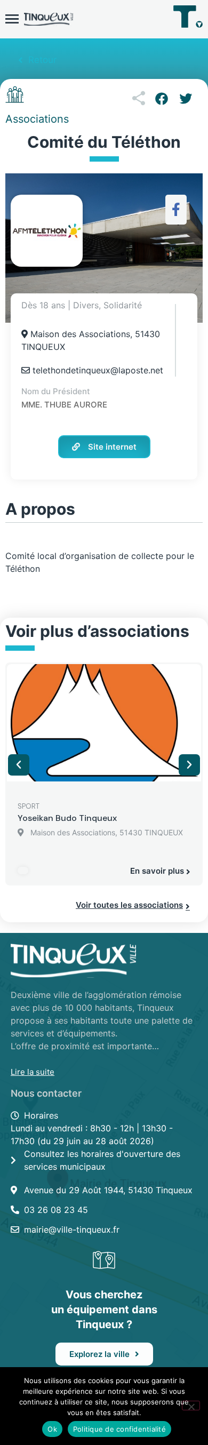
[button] (161, 98)
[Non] (191, 1405)
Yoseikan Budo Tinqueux (67, 818)
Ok (52, 1429)
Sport (28, 806)
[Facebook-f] (176, 209)
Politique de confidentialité (119, 1429)
